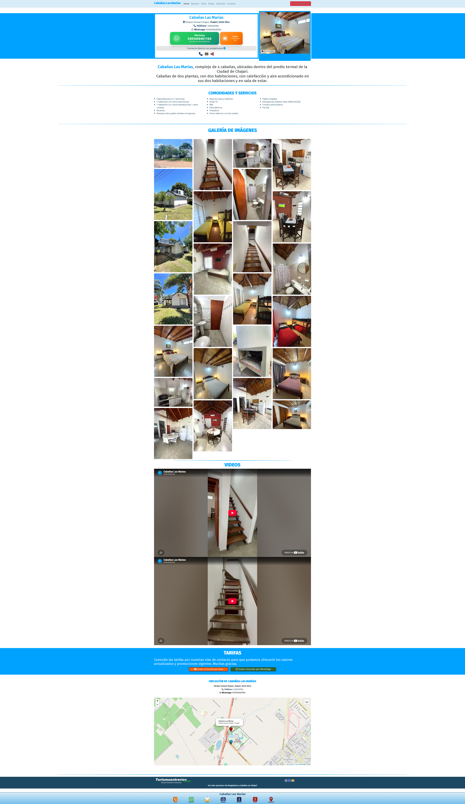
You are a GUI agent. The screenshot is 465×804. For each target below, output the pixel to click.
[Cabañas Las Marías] (173, 153)
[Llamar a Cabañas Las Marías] (201, 54)
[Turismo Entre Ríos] (173, 780)
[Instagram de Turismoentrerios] (286, 781)
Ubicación (220, 3)
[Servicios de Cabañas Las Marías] (239, 800)
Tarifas (211, 3)
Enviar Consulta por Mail (209, 669)
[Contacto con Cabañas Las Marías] (206, 54)
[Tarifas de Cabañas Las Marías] (255, 800)
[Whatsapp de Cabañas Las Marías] (191, 800)
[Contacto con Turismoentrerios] (292, 781)
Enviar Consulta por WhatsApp (254, 669)
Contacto (231, 3)
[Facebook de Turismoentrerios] (289, 781)
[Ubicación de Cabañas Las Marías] (271, 800)
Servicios (195, 3)
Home (186, 3)
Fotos (203, 3)
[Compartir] (212, 54)
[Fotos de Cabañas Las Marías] (223, 800)
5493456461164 (207, 29)
